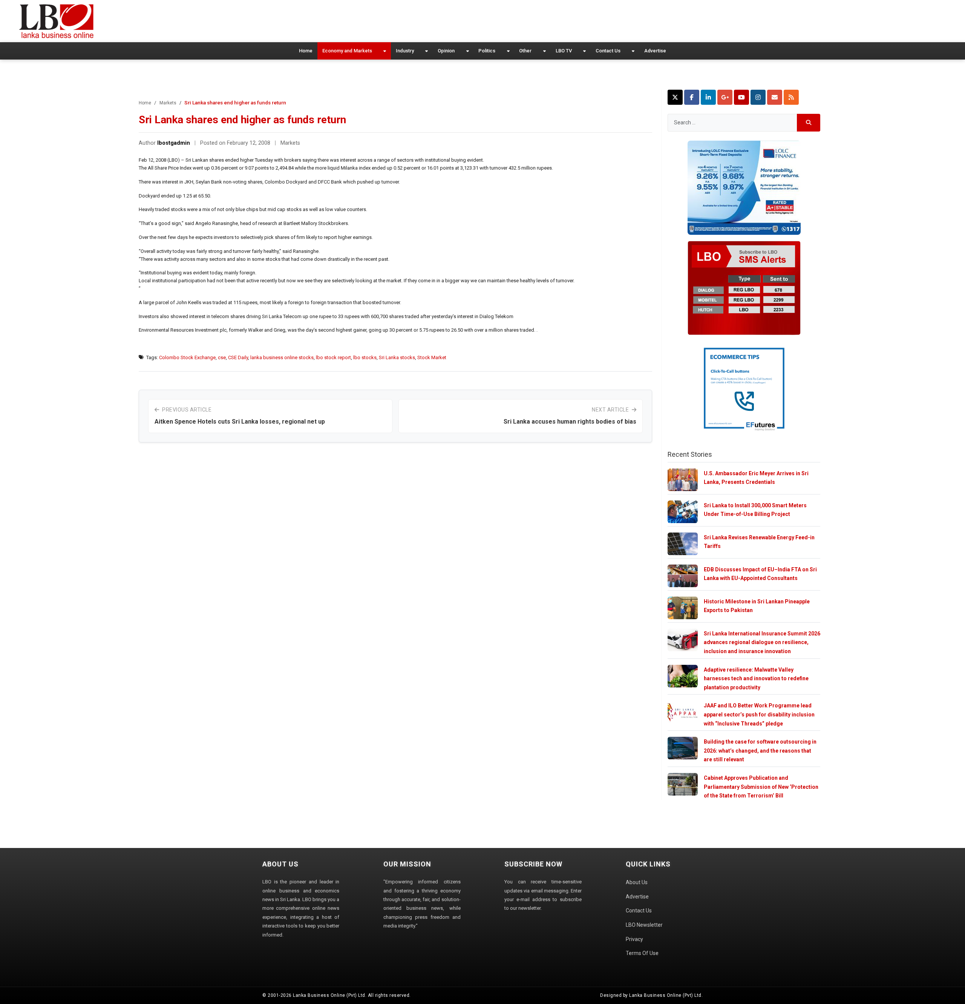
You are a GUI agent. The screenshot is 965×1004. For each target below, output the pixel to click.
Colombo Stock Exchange (187, 357)
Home (305, 51)
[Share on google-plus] (724, 97)
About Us (637, 882)
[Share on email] (774, 97)
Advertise (655, 51)
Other (525, 51)
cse (222, 357)
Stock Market (431, 357)
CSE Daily (238, 357)
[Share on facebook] (691, 97)
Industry (405, 51)
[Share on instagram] (758, 97)
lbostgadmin (173, 143)
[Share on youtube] (741, 97)
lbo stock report (333, 357)
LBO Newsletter (644, 925)
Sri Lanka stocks (397, 357)
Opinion (446, 51)
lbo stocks (365, 357)
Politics (486, 51)
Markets (167, 103)
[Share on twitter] (675, 97)
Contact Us (608, 51)
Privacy (634, 939)
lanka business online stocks (282, 357)
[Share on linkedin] (708, 97)
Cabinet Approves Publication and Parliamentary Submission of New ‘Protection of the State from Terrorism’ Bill (761, 787)
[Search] (809, 123)
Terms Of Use (642, 953)
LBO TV (564, 51)
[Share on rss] (791, 97)
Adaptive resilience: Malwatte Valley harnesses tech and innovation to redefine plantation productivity (756, 678)
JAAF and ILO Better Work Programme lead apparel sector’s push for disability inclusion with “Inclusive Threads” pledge (759, 714)
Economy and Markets (347, 51)
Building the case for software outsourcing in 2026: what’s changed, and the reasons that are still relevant (760, 750)
